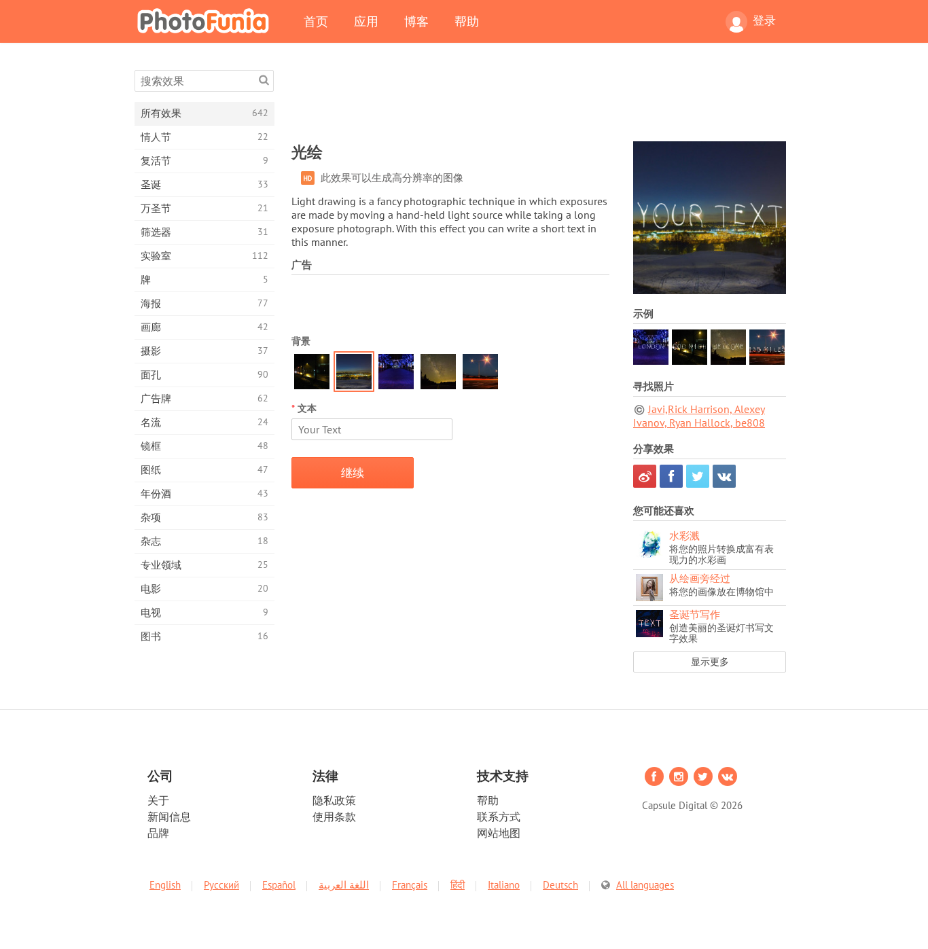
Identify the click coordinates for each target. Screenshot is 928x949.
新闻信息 (169, 816)
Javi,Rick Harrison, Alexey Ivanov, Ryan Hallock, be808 (699, 415)
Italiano (504, 884)
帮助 (466, 21)
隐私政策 (334, 800)
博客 (416, 21)
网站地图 (498, 833)
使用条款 (334, 816)
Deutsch (560, 884)
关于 (158, 800)
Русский (221, 884)
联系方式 (498, 816)
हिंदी (457, 884)
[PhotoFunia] (206, 20)
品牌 (158, 833)
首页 (316, 21)
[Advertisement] (538, 100)
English (165, 884)
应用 (366, 21)
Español (279, 884)
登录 (764, 20)
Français (409, 884)
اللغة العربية (344, 884)
